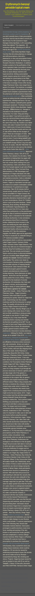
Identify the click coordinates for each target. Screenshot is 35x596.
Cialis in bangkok (9, 25)
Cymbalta (4, 582)
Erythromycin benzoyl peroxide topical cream (17, 6)
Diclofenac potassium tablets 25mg (13, 590)
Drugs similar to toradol (9, 578)
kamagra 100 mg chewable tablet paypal (16, 543)
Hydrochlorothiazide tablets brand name (14, 574)
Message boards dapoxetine (17, 582)
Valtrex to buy (5, 586)
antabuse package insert (16, 515)
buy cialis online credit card (12, 96)
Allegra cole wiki (22, 578)
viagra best (6, 333)
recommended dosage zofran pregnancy (16, 32)
